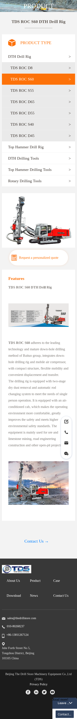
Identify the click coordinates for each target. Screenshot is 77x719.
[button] (38, 56)
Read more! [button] (60, 699)
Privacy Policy (38, 684)
